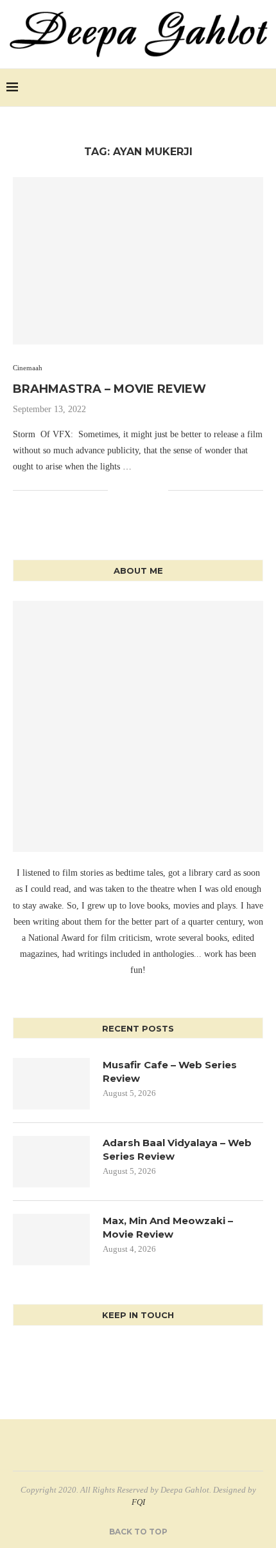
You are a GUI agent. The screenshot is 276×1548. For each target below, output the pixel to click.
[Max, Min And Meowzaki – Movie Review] (51, 1239)
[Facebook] (217, 87)
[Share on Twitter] (131, 490)
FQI (138, 1502)
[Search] (263, 87)
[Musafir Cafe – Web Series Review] (51, 1083)
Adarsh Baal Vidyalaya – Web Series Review (177, 1149)
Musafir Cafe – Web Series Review (170, 1071)
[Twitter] (231, 87)
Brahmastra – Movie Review (109, 389)
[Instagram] (244, 87)
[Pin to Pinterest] (144, 490)
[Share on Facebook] (117, 490)
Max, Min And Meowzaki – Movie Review (168, 1227)
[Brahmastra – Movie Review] (138, 261)
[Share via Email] (158, 490)
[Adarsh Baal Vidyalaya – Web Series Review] (51, 1161)
